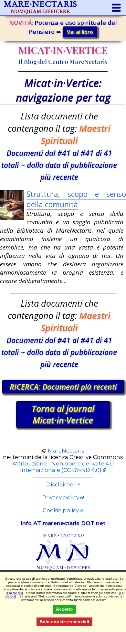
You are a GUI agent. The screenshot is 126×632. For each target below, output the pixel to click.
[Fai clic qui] (14, 593)
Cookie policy (61, 510)
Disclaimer (61, 484)
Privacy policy (60, 497)
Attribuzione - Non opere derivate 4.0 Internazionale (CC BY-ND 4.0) (63, 466)
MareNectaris (66, 450)
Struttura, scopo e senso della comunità (76, 199)
